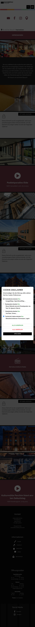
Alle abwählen (17, 329)
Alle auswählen (17, 325)
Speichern (17, 334)
